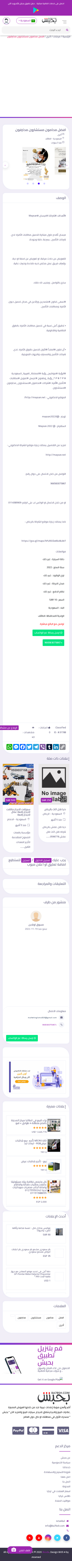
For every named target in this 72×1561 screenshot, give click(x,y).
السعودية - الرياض (52, 813)
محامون (50, 1317)
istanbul (60, 1521)
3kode (45, 1552)
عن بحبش (65, 1457)
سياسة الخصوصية (61, 1462)
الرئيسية (66, 36)
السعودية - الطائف (53, 139)
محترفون (22, 1317)
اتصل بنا (66, 1481)
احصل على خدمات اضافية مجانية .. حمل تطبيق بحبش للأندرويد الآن (36, 3)
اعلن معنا (65, 1477)
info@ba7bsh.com (55, 1525)
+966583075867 (53, 642)
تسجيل (26, 860)
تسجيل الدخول (42, 860)
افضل (61, 1317)
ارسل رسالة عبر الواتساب (47, 632)
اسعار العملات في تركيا (58, 1491)
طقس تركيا (64, 1496)
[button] (44, 183)
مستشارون (36, 1317)
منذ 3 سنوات (56, 143)
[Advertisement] (36, 79)
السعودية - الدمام (17, 819)
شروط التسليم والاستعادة (57, 1472)
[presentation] (67, 165)
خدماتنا (66, 1467)
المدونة (66, 1486)
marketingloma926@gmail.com (42, 1017)
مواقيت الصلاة (62, 1500)
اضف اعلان (24, 1550)
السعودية (25, 20)
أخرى (48, 36)
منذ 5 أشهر (56, 819)
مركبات (56, 36)
